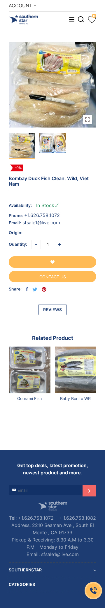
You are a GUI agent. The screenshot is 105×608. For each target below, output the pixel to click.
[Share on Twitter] (34, 289)
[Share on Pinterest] (44, 289)
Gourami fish (29, 398)
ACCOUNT (21, 5)
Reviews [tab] (52, 309)
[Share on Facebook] (27, 289)
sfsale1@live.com (41, 222)
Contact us (52, 276)
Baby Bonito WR (75, 398)
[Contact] (93, 590)
